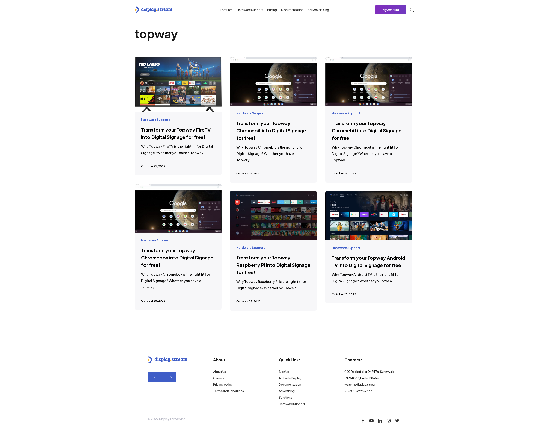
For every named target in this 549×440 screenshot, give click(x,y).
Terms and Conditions (228, 391)
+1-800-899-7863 (358, 391)
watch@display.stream (360, 384)
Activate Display (290, 378)
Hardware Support (155, 119)
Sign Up (284, 371)
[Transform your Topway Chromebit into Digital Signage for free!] (273, 120)
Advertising (287, 391)
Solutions (285, 397)
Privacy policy (222, 384)
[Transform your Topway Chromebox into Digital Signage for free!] (178, 247)
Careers (218, 378)
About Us (219, 371)
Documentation (290, 384)
